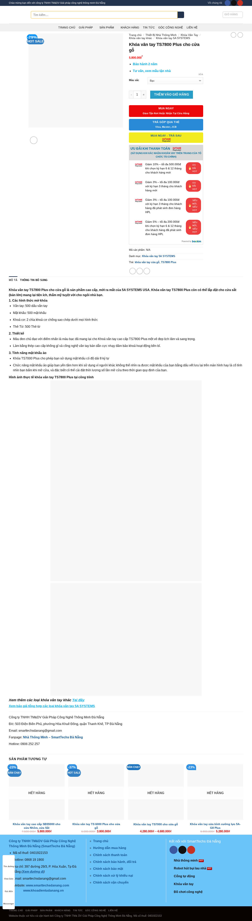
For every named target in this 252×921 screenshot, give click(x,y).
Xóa (200, 74)
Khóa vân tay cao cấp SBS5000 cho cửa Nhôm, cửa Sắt (36, 826)
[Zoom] (34, 140)
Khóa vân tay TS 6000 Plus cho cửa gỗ (96, 826)
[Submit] (181, 15)
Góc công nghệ (170, 27)
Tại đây (78, 700)
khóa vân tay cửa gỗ (147, 262)
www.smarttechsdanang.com (47, 885)
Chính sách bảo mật (108, 868)
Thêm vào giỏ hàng (171, 94)
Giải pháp (86, 27)
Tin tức (149, 27)
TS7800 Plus (168, 262)
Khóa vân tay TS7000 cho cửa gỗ (155, 824)
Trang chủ (66, 27)
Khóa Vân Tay (189, 34)
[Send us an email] (234, 3)
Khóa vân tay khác (140, 38)
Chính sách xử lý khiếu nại (113, 875)
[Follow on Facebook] (227, 3)
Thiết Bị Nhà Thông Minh (161, 34)
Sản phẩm (106, 27)
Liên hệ (192, 27)
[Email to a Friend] (147, 271)
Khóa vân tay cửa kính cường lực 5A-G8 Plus (215, 826)
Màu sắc (134, 80)
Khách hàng (130, 27)
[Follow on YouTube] (240, 3)
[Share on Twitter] (139, 271)
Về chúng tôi (215, 2)
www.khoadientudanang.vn (43, 890)
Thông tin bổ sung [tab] (33, 280)
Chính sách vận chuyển (111, 882)
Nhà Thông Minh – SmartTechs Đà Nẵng (53, 737)
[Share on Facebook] (132, 271)
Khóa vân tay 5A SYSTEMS (173, 38)
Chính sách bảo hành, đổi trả (114, 862)
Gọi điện (9, 891)
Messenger (8, 904)
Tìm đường (9, 866)
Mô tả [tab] (13, 280)
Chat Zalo (8, 879)
